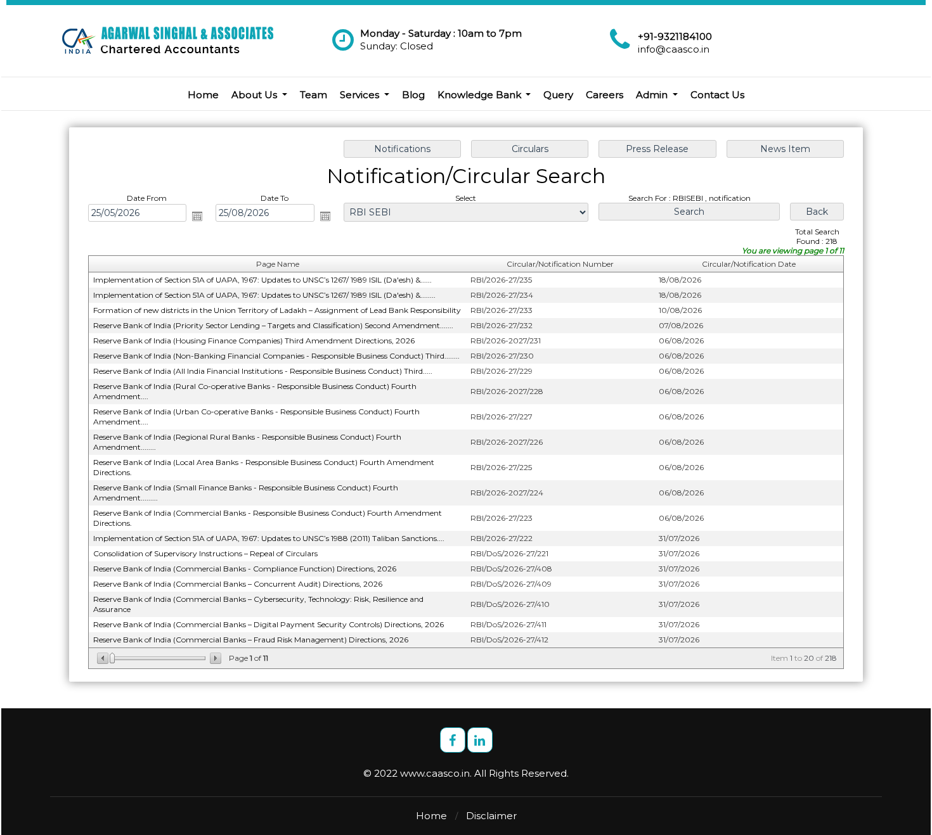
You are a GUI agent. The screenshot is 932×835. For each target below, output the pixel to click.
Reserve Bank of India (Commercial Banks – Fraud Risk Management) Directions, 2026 (250, 639)
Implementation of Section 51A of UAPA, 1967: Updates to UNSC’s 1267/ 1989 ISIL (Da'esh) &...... (262, 279)
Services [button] (361, 95)
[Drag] (112, 658)
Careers (604, 95)
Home (203, 95)
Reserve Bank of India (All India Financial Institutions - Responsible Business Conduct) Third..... (262, 371)
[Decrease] (104, 658)
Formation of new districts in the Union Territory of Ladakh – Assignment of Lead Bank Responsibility (277, 310)
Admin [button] (653, 95)
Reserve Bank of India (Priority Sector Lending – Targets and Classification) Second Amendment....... (273, 325)
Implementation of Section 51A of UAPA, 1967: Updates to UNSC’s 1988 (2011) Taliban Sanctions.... (268, 538)
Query (558, 95)
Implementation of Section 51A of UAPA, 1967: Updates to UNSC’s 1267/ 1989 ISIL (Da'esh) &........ (264, 295)
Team (313, 95)
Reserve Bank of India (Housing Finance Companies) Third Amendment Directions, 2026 (254, 340)
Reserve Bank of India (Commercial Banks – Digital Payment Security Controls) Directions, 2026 (268, 624)
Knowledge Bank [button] (480, 95)
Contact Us (717, 95)
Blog (413, 95)
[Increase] (215, 658)
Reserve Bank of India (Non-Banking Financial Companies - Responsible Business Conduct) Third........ (276, 355)
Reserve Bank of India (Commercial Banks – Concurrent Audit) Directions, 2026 (237, 584)
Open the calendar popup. (197, 216)
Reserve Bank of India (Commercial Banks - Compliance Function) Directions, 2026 (244, 568)
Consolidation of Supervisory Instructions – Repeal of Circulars (205, 553)
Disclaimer (491, 816)
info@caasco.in (673, 49)
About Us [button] (255, 95)
